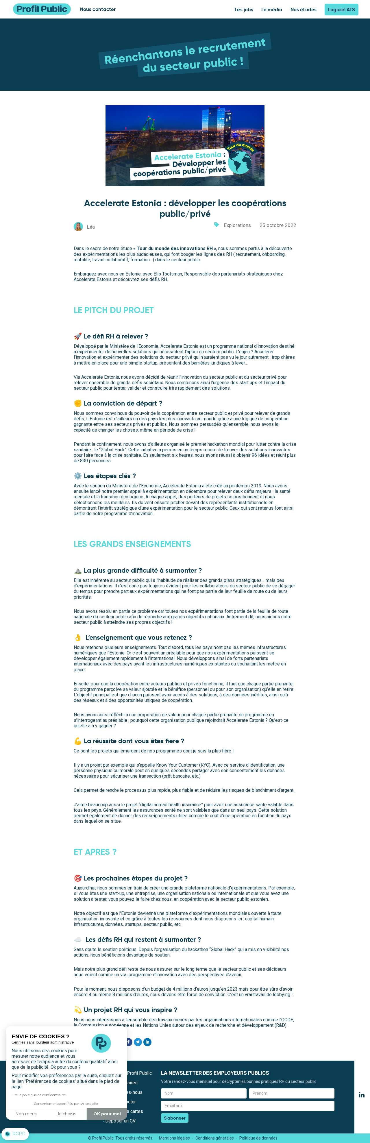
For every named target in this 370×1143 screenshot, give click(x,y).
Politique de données (258, 1138)
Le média (271, 9)
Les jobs (244, 9)
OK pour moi (107, 1113)
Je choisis (66, 1113)
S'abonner (175, 1118)
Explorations (237, 225)
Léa (91, 227)
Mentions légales (174, 1138)
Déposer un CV (120, 1121)
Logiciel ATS (341, 9)
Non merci (26, 1113)
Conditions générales (214, 1138)
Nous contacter (98, 9)
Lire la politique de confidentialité (39, 1095)
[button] (15, 1134)
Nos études (304, 9)
